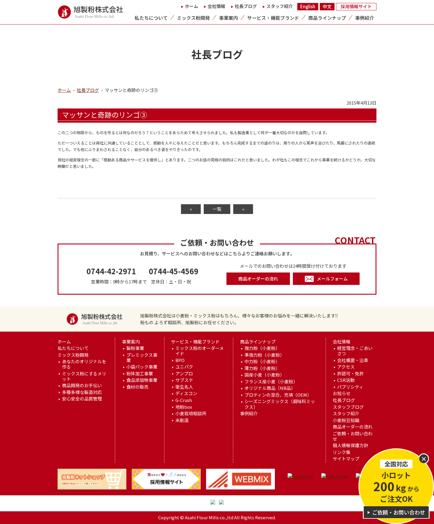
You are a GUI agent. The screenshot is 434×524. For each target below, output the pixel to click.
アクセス (346, 366)
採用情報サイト (356, 6)
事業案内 (228, 17)
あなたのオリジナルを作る (84, 364)
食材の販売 (137, 387)
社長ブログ (246, 6)
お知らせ (341, 393)
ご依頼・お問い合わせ (353, 436)
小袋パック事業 (141, 366)
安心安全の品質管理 (82, 398)
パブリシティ (350, 387)
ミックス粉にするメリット (84, 376)
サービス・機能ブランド (273, 17)
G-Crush (183, 400)
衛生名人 (184, 387)
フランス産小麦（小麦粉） (271, 381)
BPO (180, 360)
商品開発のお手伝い (82, 385)
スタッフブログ (348, 407)
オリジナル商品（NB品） (269, 388)
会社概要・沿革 (352, 360)
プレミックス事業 (141, 357)
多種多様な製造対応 (82, 392)
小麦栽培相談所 (190, 413)
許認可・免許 (350, 373)
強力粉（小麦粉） (262, 348)
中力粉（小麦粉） (262, 361)
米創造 (182, 420)
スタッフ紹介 (279, 6)
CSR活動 (346, 380)
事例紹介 (364, 17)
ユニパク (184, 366)
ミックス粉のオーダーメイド (199, 350)
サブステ (184, 380)
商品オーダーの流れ (258, 278)
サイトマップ (346, 458)
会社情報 (216, 6)
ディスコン (186, 393)
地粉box (183, 407)
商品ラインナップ (327, 17)
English (307, 6)
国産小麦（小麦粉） (264, 374)
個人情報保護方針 (350, 445)
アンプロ (184, 373)
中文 (327, 6)
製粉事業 (135, 348)
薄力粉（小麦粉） (262, 368)
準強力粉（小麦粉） (264, 355)
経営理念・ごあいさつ (355, 350)
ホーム (191, 6)
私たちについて (151, 17)
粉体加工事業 (139, 373)
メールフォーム (332, 278)
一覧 (217, 209)
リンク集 (341, 452)
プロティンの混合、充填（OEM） (277, 395)
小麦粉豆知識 (346, 420)
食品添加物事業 (141, 380)
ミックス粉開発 (193, 17)
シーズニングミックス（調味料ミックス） (279, 404)
